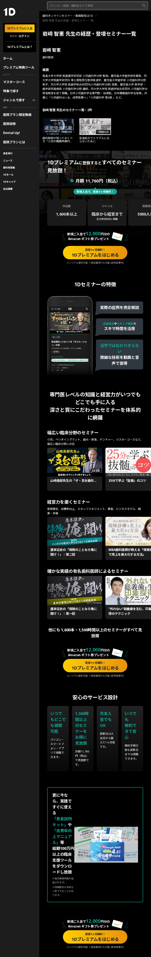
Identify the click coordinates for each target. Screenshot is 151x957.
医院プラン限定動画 (17, 115)
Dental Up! (11, 133)
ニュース (7, 160)
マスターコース (14, 82)
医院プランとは (14, 142)
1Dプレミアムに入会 (19, 28)
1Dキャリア (9, 181)
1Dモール (8, 174)
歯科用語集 (9, 167)
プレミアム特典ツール (18, 67)
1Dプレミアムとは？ (19, 47)
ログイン (23, 36)
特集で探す (11, 91)
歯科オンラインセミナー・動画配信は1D (67, 15)
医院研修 (9, 124)
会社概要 (8, 189)
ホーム (8, 58)
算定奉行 (8, 153)
